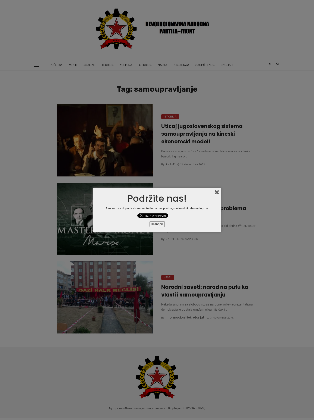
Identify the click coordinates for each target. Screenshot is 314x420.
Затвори (157, 224)
